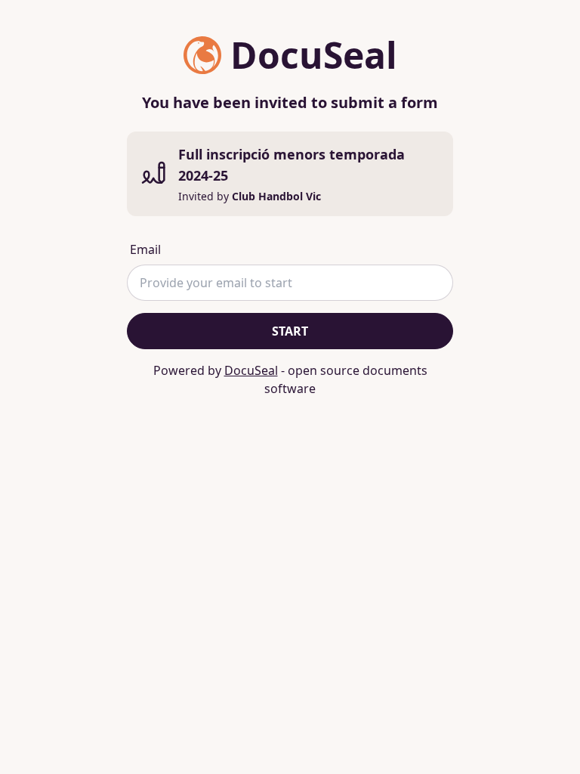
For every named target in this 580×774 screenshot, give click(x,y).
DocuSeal (251, 370)
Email (145, 249)
